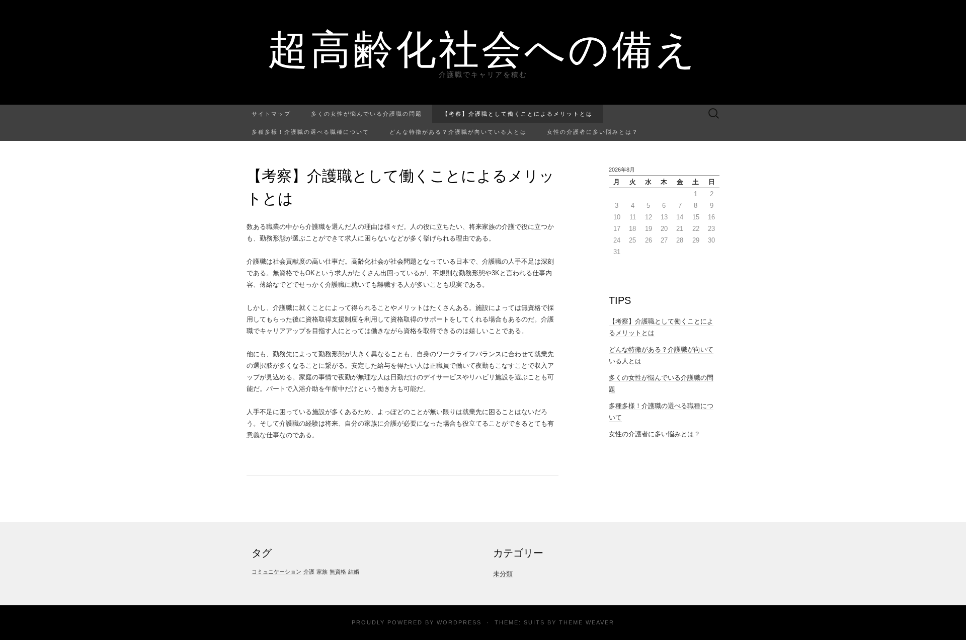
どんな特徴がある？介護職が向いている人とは (458, 131)
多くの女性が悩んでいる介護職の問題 (366, 113)
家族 (322, 572)
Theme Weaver (586, 622)
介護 (308, 572)
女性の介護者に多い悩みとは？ (592, 131)
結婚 (353, 572)
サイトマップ (271, 113)
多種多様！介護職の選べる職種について (310, 131)
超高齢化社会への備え (483, 48)
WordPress (459, 622)
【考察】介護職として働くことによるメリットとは (517, 113)
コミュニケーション (276, 572)
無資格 (338, 572)
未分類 (503, 574)
